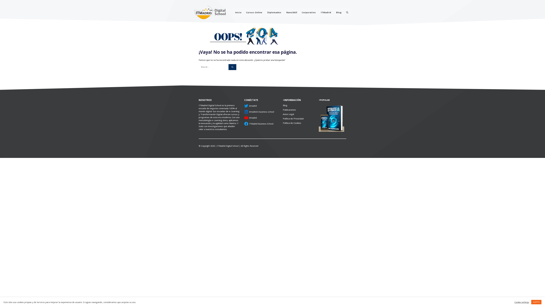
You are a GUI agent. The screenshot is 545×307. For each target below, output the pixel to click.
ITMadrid (326, 12)
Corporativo (309, 12)
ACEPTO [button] (536, 302)
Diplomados (274, 12)
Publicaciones (289, 109)
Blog (339, 12)
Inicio (238, 12)
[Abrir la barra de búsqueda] (347, 12)
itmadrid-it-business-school (261, 111)
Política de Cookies (292, 123)
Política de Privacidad (293, 118)
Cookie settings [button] (521, 302)
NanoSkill (291, 12)
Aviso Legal (288, 114)
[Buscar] (232, 67)
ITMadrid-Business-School (261, 123)
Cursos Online (254, 12)
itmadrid (253, 105)
